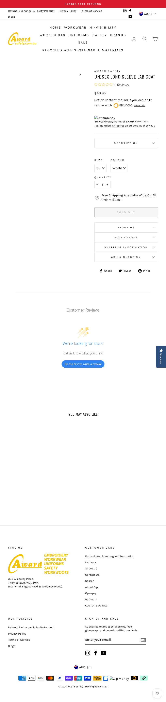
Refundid (91, 599)
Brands (118, 35)
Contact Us (92, 574)
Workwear (75, 27)
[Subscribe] (143, 639)
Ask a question (126, 256)
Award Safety (107, 70)
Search (89, 580)
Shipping (118, 125)
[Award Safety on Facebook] (95, 653)
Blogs (11, 16)
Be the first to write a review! (83, 364)
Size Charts (126, 237)
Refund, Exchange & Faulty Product (31, 10)
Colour (118, 160)
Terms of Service (91, 10)
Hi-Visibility (103, 27)
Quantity (103, 177)
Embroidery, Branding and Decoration (109, 556)
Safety (100, 35)
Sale (83, 42)
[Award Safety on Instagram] (87, 653)
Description (126, 143)
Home (55, 27)
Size (98, 160)
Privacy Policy (68, 10)
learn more (141, 121)
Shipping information (126, 247)
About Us (126, 227)
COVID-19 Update (96, 605)
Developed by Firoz (96, 686)
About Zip (91, 587)
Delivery (90, 562)
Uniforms (79, 35)
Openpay (91, 593)
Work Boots (53, 35)
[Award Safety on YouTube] (103, 653)
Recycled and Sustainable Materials (83, 50)
